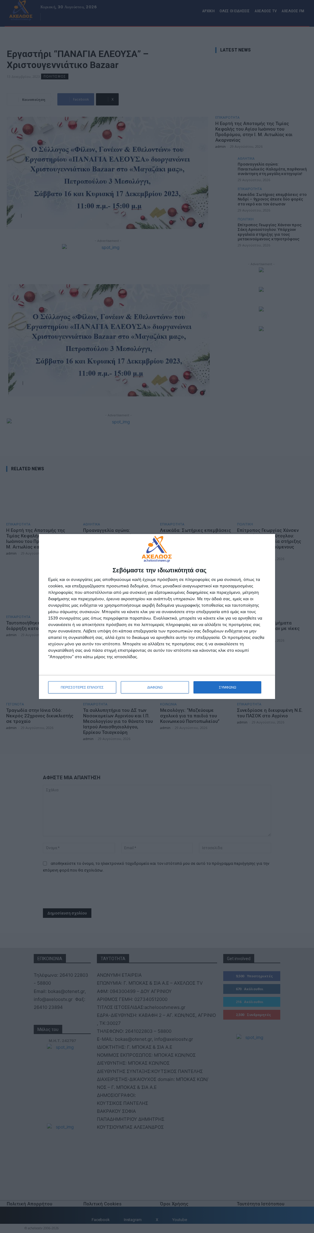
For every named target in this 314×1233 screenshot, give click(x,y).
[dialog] (157, 616)
